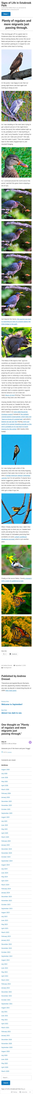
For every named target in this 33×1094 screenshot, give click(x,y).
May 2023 (4, 924)
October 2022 (5, 952)
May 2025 (4, 829)
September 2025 (6, 813)
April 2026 (4, 785)
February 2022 (6, 984)
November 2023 (6, 900)
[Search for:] (16, 1077)
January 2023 (5, 940)
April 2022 (4, 976)
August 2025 (5, 817)
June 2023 (4, 920)
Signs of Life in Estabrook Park (16, 4)
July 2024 (4, 869)
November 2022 (6, 948)
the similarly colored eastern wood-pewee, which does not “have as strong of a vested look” (16, 416)
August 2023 (5, 912)
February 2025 (6, 841)
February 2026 (6, 793)
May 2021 (4, 1020)
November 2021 (6, 996)
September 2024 (6, 861)
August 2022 (5, 960)
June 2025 (4, 825)
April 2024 (4, 881)
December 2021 (6, 992)
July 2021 (4, 1012)
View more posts (10, 690)
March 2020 (5, 1071)
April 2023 (4, 928)
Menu (7, 14)
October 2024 (5, 857)
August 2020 (5, 1051)
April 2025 (4, 833)
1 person (9, 752)
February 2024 (6, 889)
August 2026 (5, 769)
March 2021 (5, 1027)
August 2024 (5, 865)
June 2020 (4, 1059)
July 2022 (4, 964)
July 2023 (4, 916)
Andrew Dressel (7, 665)
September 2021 (6, 1004)
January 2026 (5, 797)
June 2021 (4, 1016)
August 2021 (5, 1008)
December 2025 (6, 801)
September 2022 (6, 956)
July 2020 (4, 1055)
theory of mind (10, 395)
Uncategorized (7, 667)
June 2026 (4, 777)
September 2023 (6, 908)
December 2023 (6, 896)
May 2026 (4, 781)
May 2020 (4, 1063)
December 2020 (6, 1039)
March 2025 (5, 837)
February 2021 (6, 1031)
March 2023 (5, 932)
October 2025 (5, 809)
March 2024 (5, 885)
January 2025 (5, 845)
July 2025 (4, 821)
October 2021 (5, 1000)
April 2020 (4, 1067)
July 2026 (4, 773)
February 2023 (6, 936)
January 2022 (5, 988)
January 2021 (5, 1035)
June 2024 (4, 873)
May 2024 (4, 877)
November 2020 (6, 1043)
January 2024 (5, 893)
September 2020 (6, 1047)
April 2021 (4, 1024)
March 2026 (5, 789)
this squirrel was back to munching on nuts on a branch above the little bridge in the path (16, 321)
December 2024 (6, 849)
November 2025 (6, 805)
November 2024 (6, 853)
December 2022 (6, 944)
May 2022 (4, 972)
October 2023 (5, 904)
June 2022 (4, 968)
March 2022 (5, 980)
